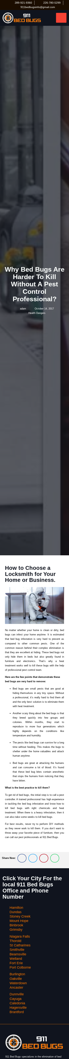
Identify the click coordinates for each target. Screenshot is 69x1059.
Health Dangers (36, 313)
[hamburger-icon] (61, 18)
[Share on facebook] (21, 858)
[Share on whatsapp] (54, 858)
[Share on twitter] (32, 858)
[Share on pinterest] (43, 858)
